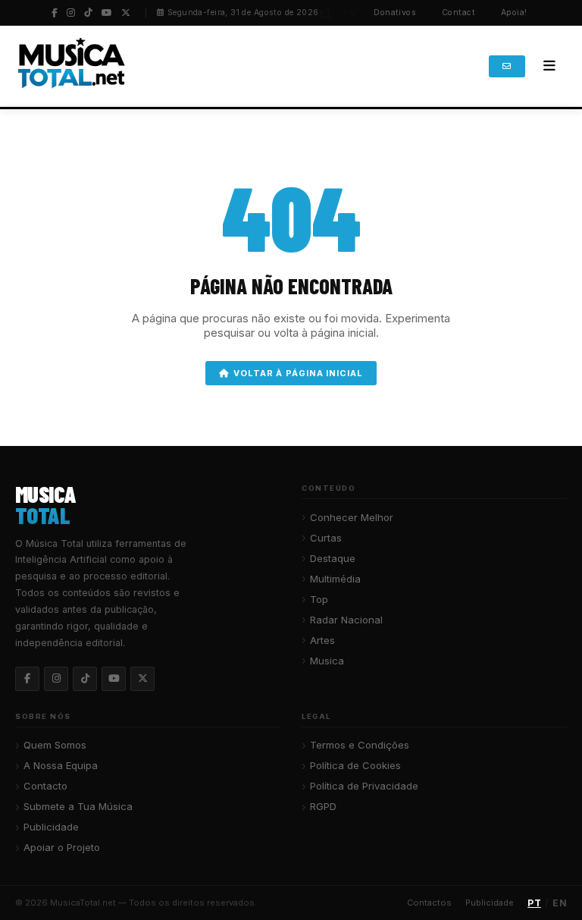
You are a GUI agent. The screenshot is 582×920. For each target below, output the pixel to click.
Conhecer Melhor (351, 517)
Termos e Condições (359, 745)
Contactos (429, 902)
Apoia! (514, 12)
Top (319, 599)
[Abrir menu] (549, 66)
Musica (327, 661)
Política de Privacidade (364, 786)
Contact (458, 12)
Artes (322, 640)
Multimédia (335, 579)
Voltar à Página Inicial (297, 373)
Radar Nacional (346, 620)
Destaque (332, 558)
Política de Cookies (355, 765)
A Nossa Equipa (60, 765)
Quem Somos (54, 745)
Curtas (326, 538)
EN (349, 13)
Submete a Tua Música (78, 806)
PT (326, 13)
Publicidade (51, 827)
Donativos (395, 12)
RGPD (323, 806)
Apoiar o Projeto (61, 847)
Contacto (45, 786)
